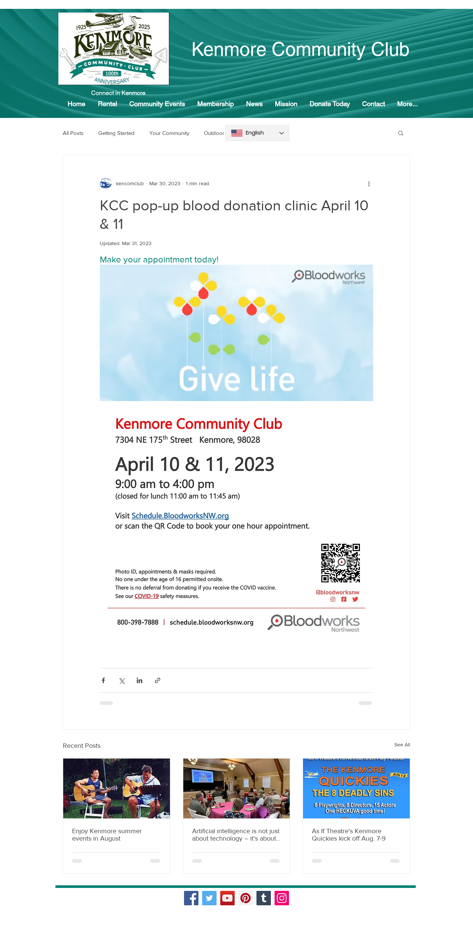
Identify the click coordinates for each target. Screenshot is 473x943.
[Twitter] (209, 898)
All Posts (73, 133)
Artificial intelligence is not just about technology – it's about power (235, 834)
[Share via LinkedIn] (139, 680)
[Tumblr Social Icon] (263, 898)
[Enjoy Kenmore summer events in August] (116, 788)
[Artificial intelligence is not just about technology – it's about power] (236, 788)
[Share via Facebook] (103, 680)
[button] (400, 133)
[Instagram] (282, 898)
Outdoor (214, 133)
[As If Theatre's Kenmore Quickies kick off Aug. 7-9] (356, 788)
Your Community (169, 133)
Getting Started (116, 133)
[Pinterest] (245, 898)
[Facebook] (191, 898)
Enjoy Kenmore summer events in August (107, 834)
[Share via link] (157, 680)
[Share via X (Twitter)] (121, 680)
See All (402, 744)
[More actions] (368, 183)
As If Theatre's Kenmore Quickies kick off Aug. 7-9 (349, 834)
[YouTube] (227, 898)
